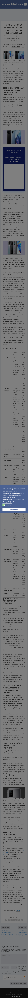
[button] (3, 505)
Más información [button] (7, 503)
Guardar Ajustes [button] (14, 509)
